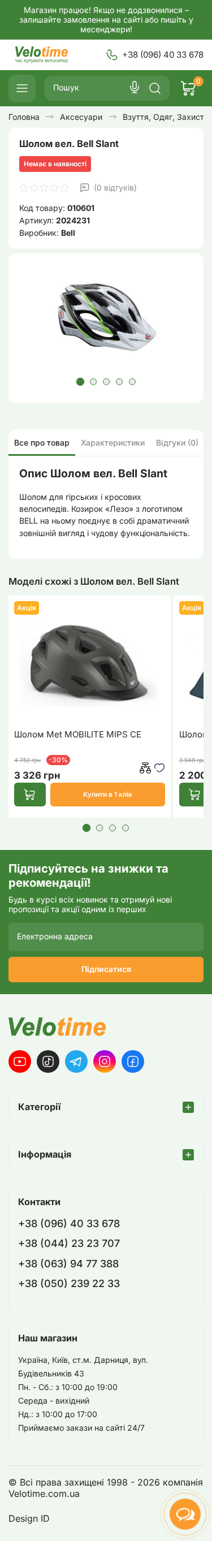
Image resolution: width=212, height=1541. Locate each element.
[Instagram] (104, 1061)
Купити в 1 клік (107, 794)
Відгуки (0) (177, 442)
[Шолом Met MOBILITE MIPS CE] (89, 661)
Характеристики (113, 442)
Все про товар (42, 442)
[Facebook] (133, 1061)
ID (45, 1518)
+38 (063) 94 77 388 (68, 1264)
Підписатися (106, 969)
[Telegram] (76, 1061)
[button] (80, 382)
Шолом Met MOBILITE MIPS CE (77, 735)
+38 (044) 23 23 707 (69, 1243)
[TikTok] (48, 1061)
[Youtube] (19, 1061)
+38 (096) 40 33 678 (163, 54)
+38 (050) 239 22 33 (69, 1283)
